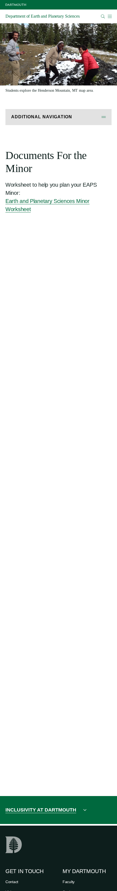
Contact (11, 882)
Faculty (69, 882)
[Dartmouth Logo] (15, 5)
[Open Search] (103, 16)
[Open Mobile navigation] (110, 16)
